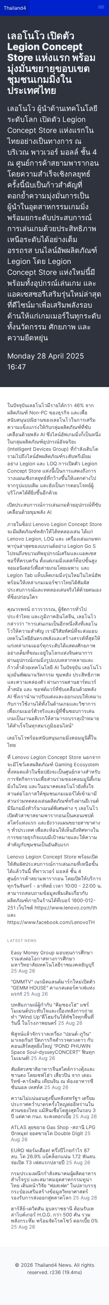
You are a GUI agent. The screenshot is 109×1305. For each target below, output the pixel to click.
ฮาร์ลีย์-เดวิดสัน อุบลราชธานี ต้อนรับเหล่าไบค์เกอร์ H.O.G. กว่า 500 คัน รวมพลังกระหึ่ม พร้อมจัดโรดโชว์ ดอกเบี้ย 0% (54, 1218)
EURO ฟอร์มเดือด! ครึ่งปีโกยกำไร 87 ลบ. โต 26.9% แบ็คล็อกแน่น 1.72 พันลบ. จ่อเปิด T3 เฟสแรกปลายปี (53, 1156)
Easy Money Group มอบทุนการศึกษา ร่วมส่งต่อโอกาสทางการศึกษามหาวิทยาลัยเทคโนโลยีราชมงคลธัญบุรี (52, 961)
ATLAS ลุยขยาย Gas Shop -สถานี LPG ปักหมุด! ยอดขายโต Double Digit (53, 1133)
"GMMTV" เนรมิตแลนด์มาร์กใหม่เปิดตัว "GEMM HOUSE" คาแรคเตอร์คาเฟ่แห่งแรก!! (53, 988)
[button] (101, 8)
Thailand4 (15, 8)
